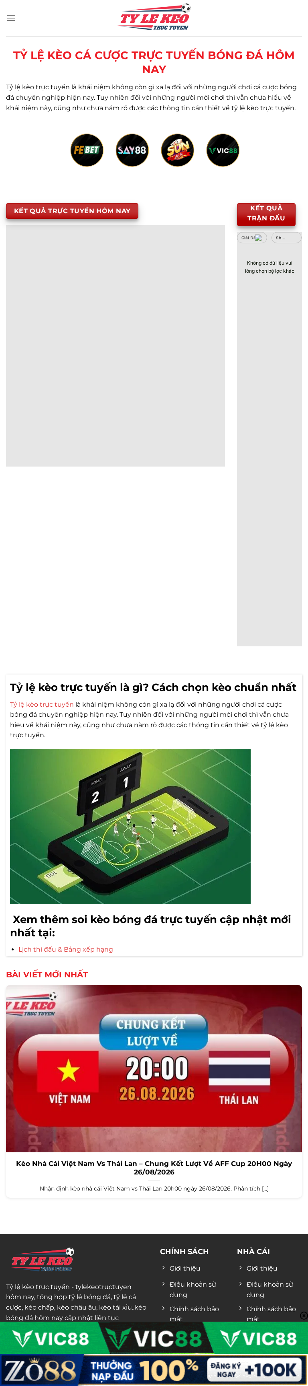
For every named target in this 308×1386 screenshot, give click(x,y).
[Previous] (33, 159)
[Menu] (11, 18)
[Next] (274, 159)
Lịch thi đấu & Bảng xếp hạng (65, 949)
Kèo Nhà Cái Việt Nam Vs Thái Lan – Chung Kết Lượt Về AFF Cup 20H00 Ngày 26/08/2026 (154, 1168)
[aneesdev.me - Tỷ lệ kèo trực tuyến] (154, 18)
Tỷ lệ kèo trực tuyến (42, 704)
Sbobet (283, 237)
